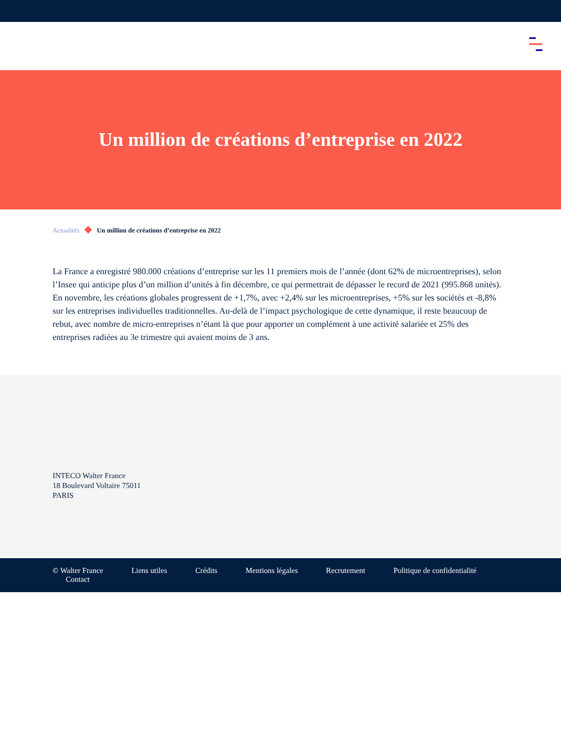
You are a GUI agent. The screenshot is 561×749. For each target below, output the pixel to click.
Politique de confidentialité (435, 571)
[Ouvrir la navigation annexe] (17, 11)
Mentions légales (271, 571)
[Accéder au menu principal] (536, 44)
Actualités (66, 230)
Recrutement (345, 571)
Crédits (206, 571)
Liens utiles (149, 571)
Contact (78, 580)
